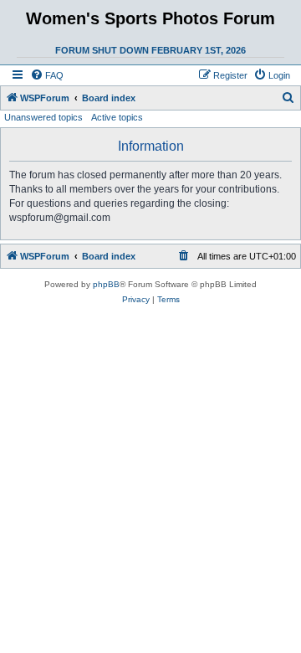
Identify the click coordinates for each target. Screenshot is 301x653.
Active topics (117, 117)
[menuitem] (47, 75)
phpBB (106, 284)
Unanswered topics (43, 117)
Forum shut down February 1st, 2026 (150, 50)
